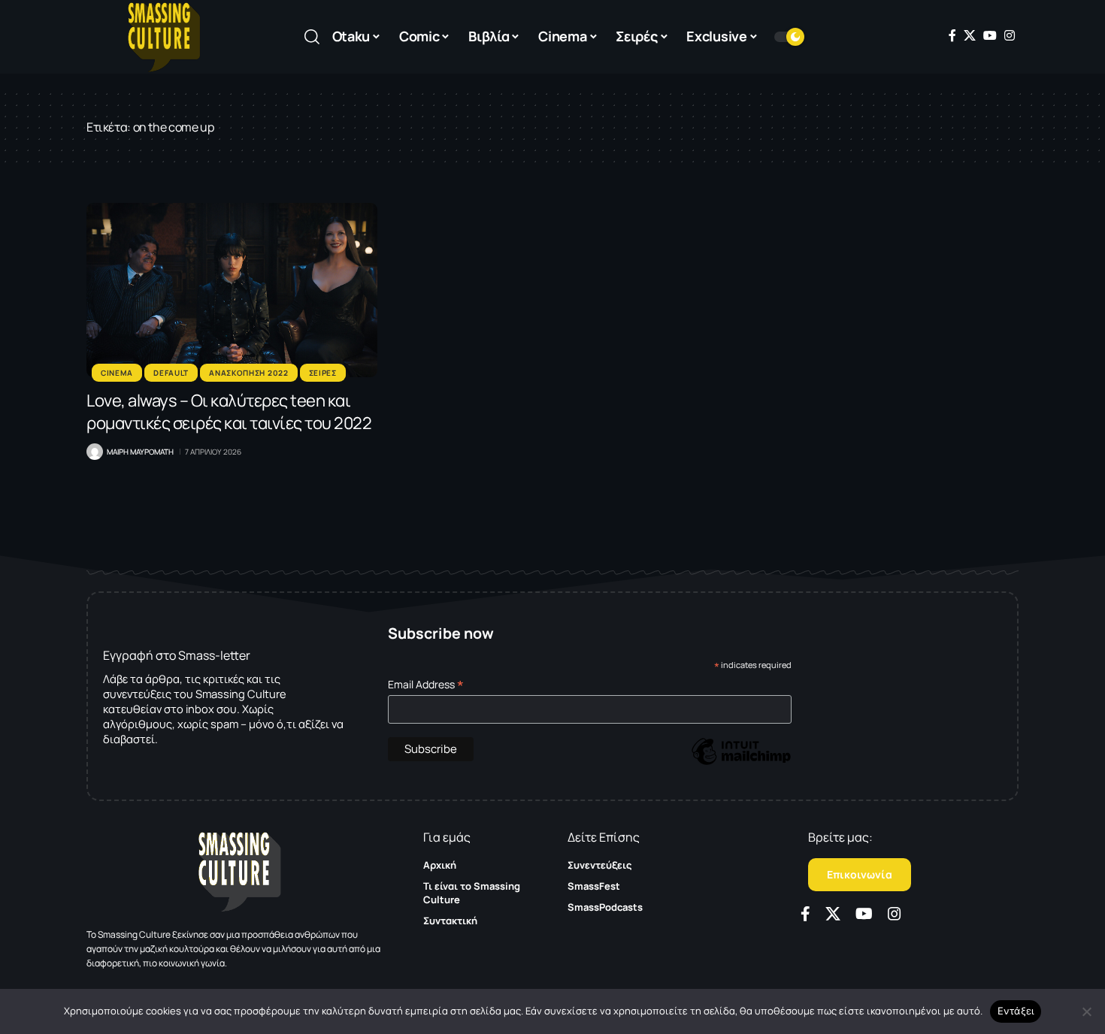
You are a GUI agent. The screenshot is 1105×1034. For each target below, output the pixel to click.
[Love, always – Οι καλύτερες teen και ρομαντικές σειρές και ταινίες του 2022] (231, 290)
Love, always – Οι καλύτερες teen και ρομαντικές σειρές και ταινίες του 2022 (228, 411)
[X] (969, 35)
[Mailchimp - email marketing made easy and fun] (741, 762)
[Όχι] (1086, 1011)
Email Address (426, 684)
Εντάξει (1016, 1011)
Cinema (117, 372)
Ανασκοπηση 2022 (249, 372)
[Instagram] (1010, 35)
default (171, 372)
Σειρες (323, 372)
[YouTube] (990, 35)
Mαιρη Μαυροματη (140, 451)
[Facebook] (952, 35)
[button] (311, 37)
